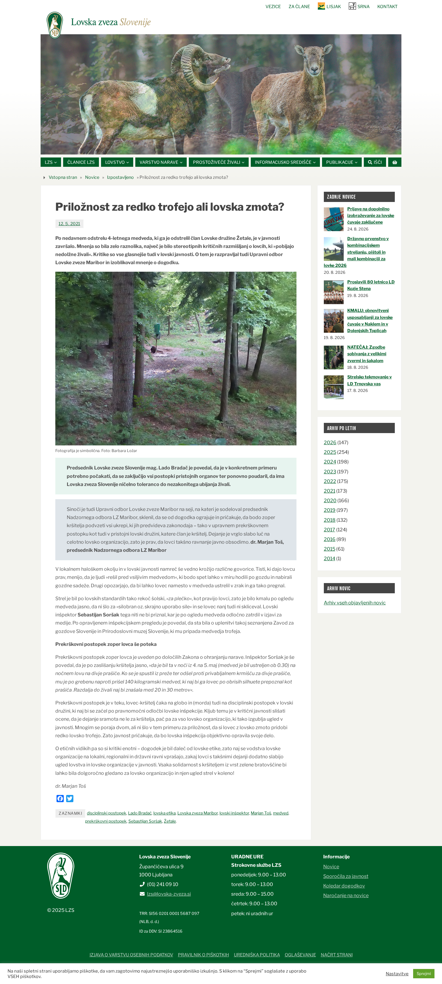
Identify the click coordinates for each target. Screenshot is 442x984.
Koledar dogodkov (344, 886)
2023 (330, 472)
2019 (330, 510)
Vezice (273, 6)
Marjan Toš (261, 813)
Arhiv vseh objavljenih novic (355, 603)
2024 (330, 462)
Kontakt (387, 6)
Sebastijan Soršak (145, 821)
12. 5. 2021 (69, 223)
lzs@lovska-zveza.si (169, 894)
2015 (329, 549)
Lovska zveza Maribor (197, 813)
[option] (221, 94)
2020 (330, 500)
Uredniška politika (257, 955)
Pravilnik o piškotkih (203, 955)
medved (280, 813)
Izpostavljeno (120, 177)
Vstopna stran (63, 177)
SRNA (364, 6)
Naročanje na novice (346, 895)
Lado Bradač (140, 813)
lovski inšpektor (234, 813)
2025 (330, 452)
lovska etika (164, 813)
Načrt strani (337, 955)
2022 (330, 481)
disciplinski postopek (106, 813)
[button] (203, 147)
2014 (329, 558)
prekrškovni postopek (106, 821)
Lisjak (334, 6)
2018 (330, 520)
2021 (329, 491)
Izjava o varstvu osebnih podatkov (131, 955)
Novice (92, 177)
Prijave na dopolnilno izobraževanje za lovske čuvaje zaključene (370, 215)
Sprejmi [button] (424, 973)
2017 (329, 530)
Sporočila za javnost (345, 876)
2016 (330, 539)
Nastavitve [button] (397, 973)
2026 (330, 442)
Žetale (170, 821)
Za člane (299, 6)
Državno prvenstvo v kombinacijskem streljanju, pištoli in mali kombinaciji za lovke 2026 (356, 252)
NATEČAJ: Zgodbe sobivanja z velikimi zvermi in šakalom (366, 353)
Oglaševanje (300, 955)
